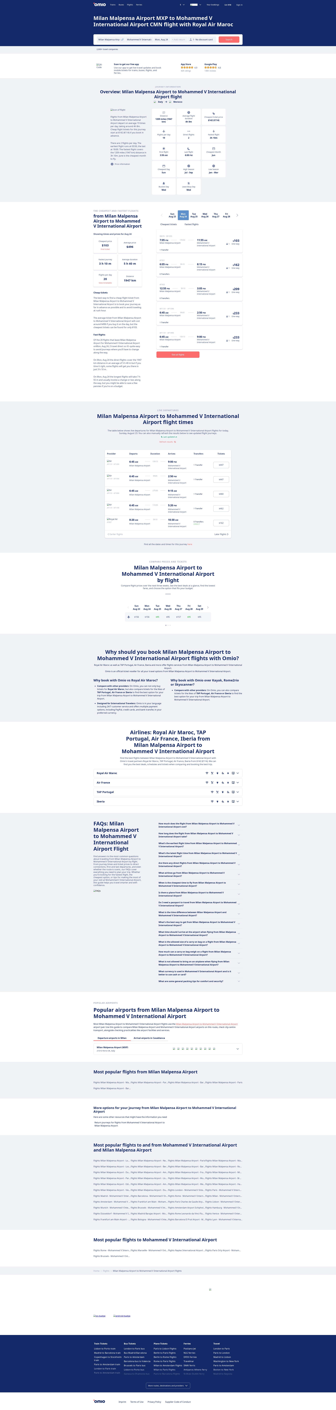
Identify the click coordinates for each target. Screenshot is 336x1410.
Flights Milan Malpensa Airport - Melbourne (189, 1184)
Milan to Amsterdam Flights (168, 1365)
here (190, 544)
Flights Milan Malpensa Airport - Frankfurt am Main (193, 1172)
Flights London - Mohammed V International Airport (194, 1190)
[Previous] (128, 607)
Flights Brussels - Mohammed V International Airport (157, 1207)
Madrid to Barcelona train (107, 1352)
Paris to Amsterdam (134, 1357)
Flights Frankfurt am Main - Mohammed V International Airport (162, 1201)
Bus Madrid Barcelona (135, 1352)
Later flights (220, 534)
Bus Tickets (130, 1343)
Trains (113, 4)
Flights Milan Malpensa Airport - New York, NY (153, 1160)
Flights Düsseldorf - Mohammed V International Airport (120, 1213)
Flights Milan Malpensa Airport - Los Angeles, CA (117, 1166)
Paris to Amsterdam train (107, 1364)
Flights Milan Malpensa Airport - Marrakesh (114, 1082)
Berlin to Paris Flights (165, 1352)
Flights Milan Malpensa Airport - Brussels (225, 1178)
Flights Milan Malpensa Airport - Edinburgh (114, 1184)
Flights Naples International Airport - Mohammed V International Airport (204, 1250)
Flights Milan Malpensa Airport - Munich (188, 1178)
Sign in (239, 5)
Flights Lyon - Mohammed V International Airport (229, 1219)
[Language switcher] (195, 4)
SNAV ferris (189, 1365)
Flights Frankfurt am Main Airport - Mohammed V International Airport (128, 1219)
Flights (130, 4)
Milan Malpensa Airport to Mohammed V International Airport (207, 1024)
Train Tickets (100, 1343)
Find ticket (105, 249)
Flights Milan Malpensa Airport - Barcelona (189, 1082)
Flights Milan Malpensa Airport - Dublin (150, 1190)
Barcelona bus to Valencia (137, 1361)
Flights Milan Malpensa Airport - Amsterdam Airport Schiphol (161, 1184)
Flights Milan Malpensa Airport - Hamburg (226, 1184)
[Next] (237, 215)
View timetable (105, 283)
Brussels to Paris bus (134, 1365)
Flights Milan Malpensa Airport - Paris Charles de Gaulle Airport (162, 1082)
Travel (216, 1343)
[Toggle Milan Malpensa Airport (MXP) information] (237, 1049)
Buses (121, 4)
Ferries (139, 4)
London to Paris (221, 1348)
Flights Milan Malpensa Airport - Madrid (225, 1160)
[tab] (168, 224)
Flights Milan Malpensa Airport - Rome (224, 1166)
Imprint (122, 1401)
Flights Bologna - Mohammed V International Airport (157, 1219)
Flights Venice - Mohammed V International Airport (230, 1213)
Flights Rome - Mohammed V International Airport (193, 1196)
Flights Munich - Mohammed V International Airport (119, 1207)
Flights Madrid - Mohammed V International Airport (119, 1196)
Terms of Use (136, 1401)
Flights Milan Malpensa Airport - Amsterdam (153, 1172)
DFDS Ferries (190, 1357)
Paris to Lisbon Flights (165, 1348)
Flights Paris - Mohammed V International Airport (229, 1190)
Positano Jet (190, 1348)
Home (96, 1270)
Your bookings (213, 5)
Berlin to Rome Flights (165, 1357)
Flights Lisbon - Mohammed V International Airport (230, 1201)
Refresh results (166, 442)
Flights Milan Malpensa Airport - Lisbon (150, 1178)
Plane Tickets (160, 1343)
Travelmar (189, 1361)
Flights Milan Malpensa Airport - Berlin (150, 1166)
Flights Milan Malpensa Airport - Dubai (112, 1172)
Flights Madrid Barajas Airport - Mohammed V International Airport (164, 1213)
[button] (162, 39)
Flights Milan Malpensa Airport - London (113, 1160)
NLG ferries (189, 1352)
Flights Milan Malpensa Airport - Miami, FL (226, 1172)
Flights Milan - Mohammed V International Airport (230, 1196)
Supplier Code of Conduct (178, 1401)
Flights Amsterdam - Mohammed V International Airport (121, 1201)
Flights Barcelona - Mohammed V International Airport (158, 1196)
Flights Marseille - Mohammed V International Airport (157, 1250)
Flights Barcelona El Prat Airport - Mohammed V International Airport (202, 1219)
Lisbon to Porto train (105, 1348)
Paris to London (221, 1352)
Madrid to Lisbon (222, 1357)
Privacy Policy (154, 1401)
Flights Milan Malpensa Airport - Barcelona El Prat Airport (121, 1088)
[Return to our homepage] (101, 5)
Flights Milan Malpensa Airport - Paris (223, 1082)
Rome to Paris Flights (164, 1361)
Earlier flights (116, 534)
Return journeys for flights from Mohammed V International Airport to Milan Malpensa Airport (129, 1124)
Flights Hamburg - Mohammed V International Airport (232, 1207)
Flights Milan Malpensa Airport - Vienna (112, 1190)
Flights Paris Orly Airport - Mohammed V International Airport (236, 1250)
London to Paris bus (134, 1348)
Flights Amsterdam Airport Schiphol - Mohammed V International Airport (204, 1207)
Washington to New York (226, 1361)
